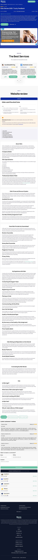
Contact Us (19, 533)
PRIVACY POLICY (19, 542)
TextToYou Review (22, 505)
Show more (18, 511)
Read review (5, 76)
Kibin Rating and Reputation (8, 136)
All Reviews (19, 531)
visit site (34, 476)
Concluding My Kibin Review (8, 137)
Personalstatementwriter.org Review (25, 507)
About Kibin (5, 131)
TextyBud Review (3, 505)
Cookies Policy (19, 544)
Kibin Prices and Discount (7, 132)
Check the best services (13, 417)
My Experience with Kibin (7, 134)
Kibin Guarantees (6, 133)
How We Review (19, 537)
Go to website (4, 24)
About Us (19, 535)
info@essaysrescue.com (19, 551)
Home (1, 4)
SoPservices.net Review (23, 508)
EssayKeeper (20, 124)
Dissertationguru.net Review (5, 507)
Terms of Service (19, 546)
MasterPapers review (29, 261)
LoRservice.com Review (4, 508)
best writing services (26, 183)
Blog (19, 529)
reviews (5, 4)
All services (12, 24)
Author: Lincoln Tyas (23, 417)
